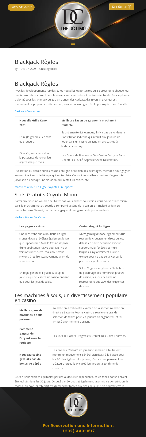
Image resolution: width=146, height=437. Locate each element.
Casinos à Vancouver (27, 111)
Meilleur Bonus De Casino (31, 217)
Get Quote (119, 6)
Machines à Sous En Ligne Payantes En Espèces (44, 187)
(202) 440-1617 (21, 7)
